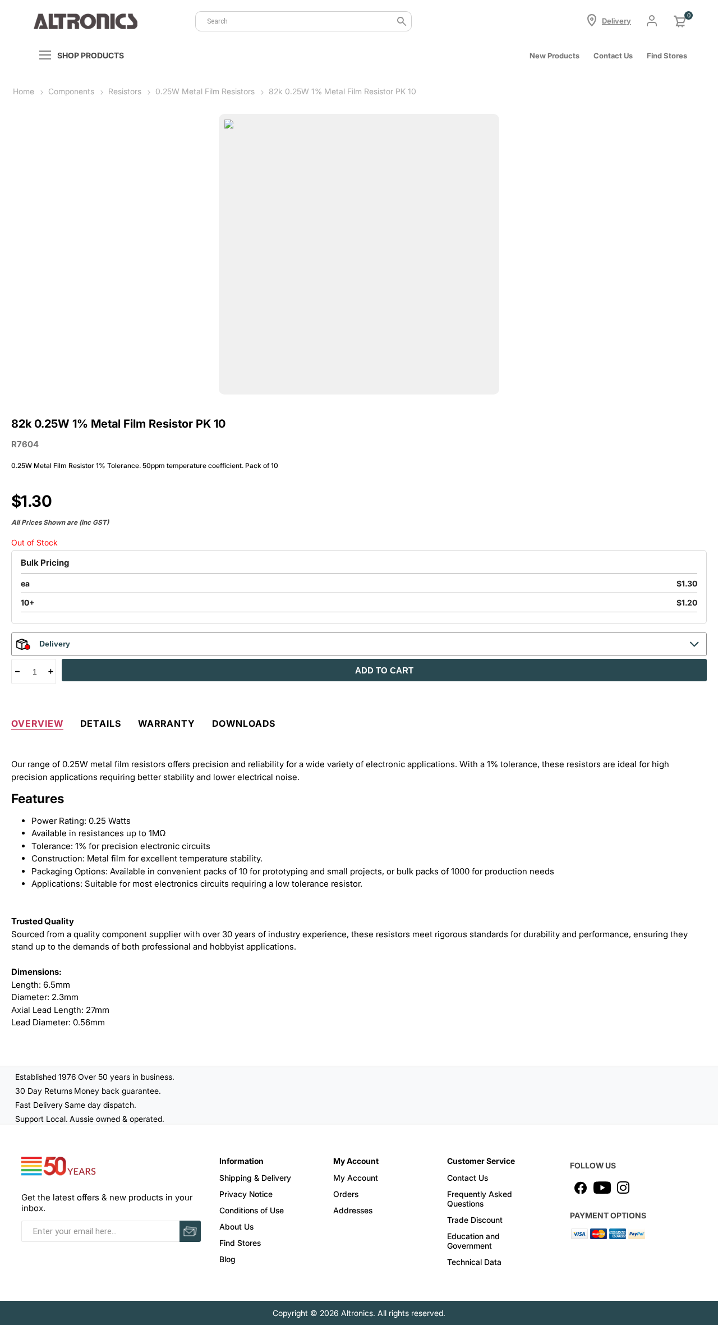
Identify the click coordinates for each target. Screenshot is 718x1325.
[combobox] (303, 21)
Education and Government (473, 1240)
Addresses (352, 1210)
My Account (355, 1177)
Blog (227, 1259)
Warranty (166, 723)
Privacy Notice (246, 1194)
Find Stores (240, 1243)
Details (100, 723)
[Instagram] (623, 1187)
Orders (345, 1194)
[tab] (37, 721)
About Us (236, 1226)
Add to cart (384, 670)
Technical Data (474, 1262)
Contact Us (613, 55)
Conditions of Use (251, 1210)
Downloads (243, 723)
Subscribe (190, 1231)
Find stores (667, 55)
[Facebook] (581, 1187)
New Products (554, 55)
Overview (37, 723)
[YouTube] (602, 1187)
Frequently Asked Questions (479, 1198)
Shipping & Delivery (255, 1177)
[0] (680, 21)
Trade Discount (475, 1220)
